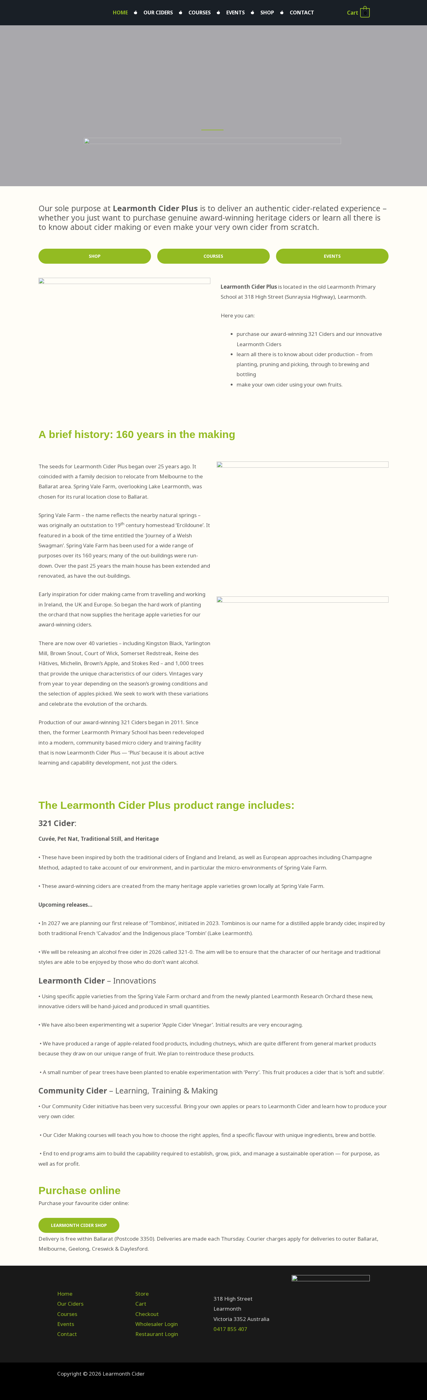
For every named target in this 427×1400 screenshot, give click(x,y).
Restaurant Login (156, 1334)
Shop (267, 12)
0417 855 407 (230, 1329)
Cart (140, 1303)
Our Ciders (158, 12)
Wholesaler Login (156, 1324)
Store (142, 1293)
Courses (199, 12)
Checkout (147, 1314)
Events (235, 12)
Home (120, 12)
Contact (302, 12)
